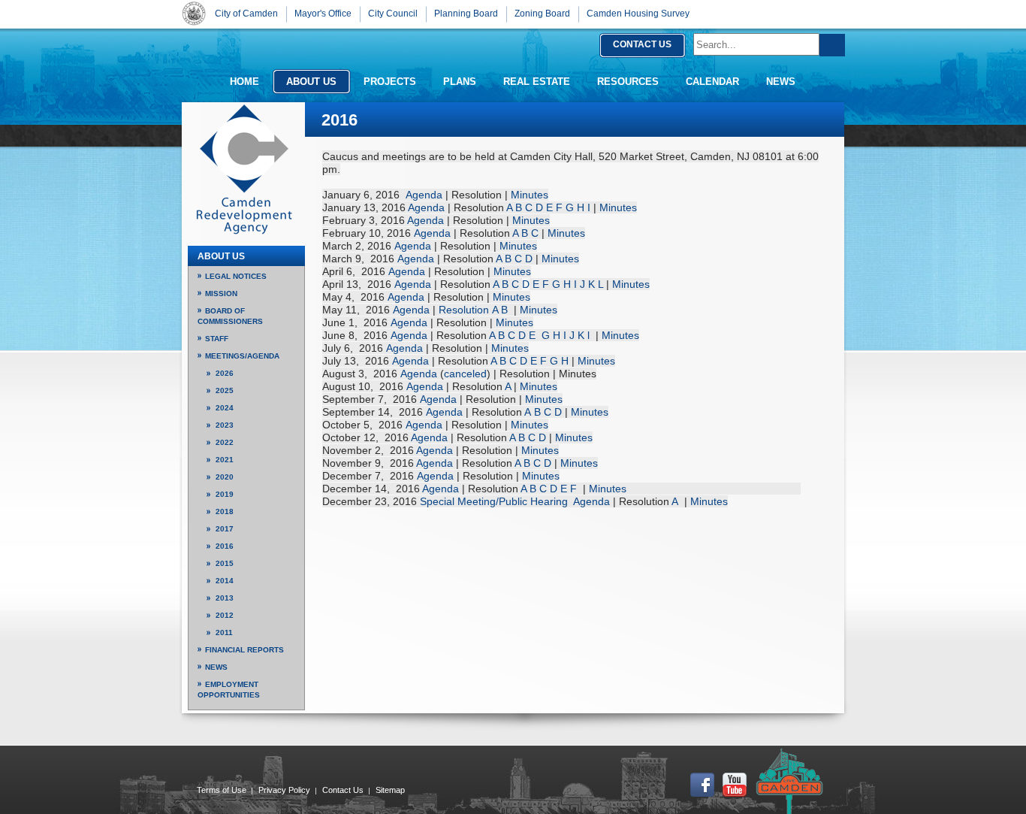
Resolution (464, 310)
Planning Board (466, 13)
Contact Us (343, 789)
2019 (225, 494)
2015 (225, 563)
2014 (225, 580)
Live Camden (789, 781)
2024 (225, 408)
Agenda (424, 195)
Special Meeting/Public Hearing (494, 501)
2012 (225, 615)
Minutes (529, 195)
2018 (225, 511)
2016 (225, 546)
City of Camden (194, 13)
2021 (225, 459)
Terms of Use (221, 789)
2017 (225, 529)
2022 (225, 442)
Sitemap (390, 789)
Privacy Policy (284, 789)
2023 (225, 425)
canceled (465, 374)
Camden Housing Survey (638, 13)
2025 (225, 390)
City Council (393, 13)
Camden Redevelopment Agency (244, 169)
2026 (225, 373)
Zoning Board (542, 13)
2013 (225, 598)
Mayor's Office (323, 13)
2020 (225, 477)
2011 (224, 632)
